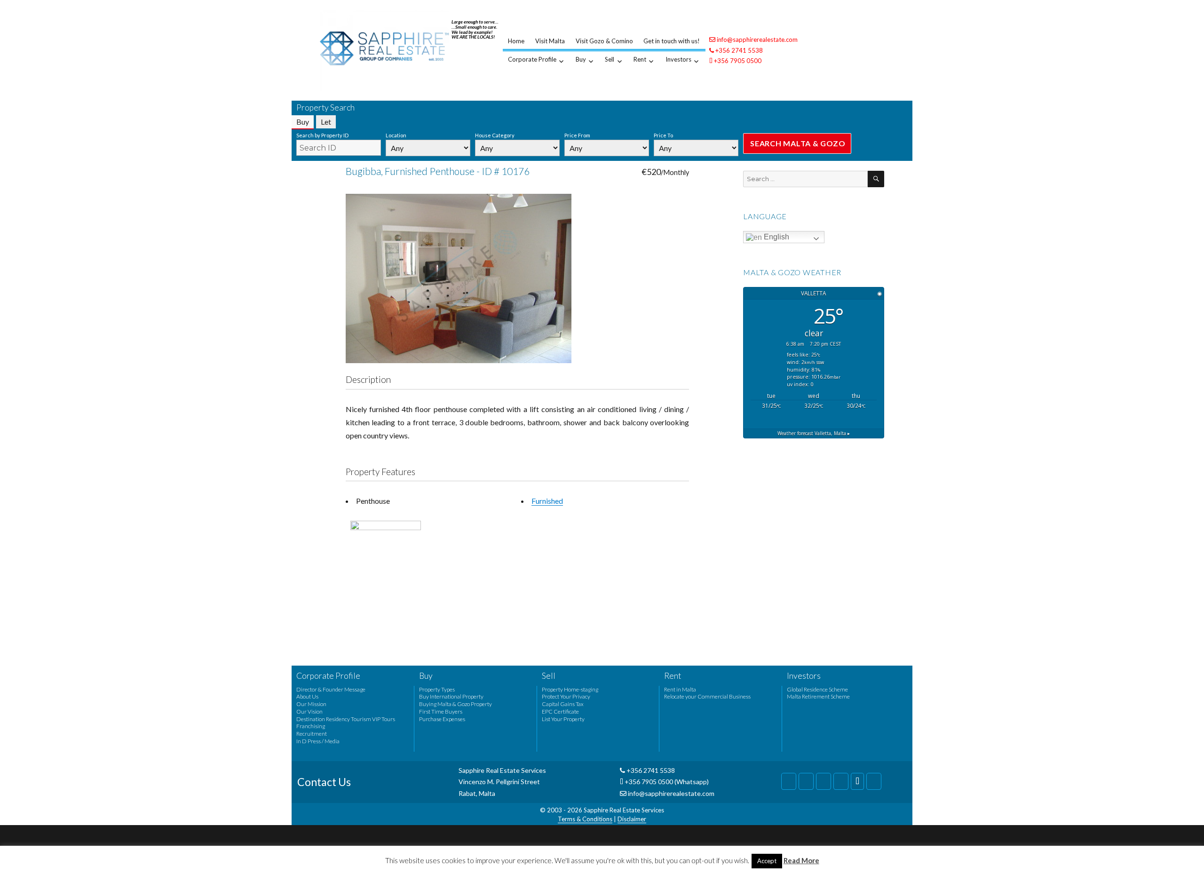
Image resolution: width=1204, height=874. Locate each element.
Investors (678, 59)
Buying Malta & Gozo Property (455, 703)
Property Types (437, 689)
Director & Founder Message (330, 689)
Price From (577, 135)
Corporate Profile (532, 59)
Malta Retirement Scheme (818, 696)
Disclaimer (632, 819)
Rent (640, 59)
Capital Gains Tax (563, 703)
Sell (609, 59)
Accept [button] (766, 861)
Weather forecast (813, 433)
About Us (307, 696)
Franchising (310, 726)
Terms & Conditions (585, 819)
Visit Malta (550, 41)
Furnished (547, 500)
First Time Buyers (440, 711)
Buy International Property (451, 696)
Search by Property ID (322, 135)
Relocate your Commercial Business (707, 696)
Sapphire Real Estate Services (624, 810)
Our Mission (311, 703)
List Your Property (563, 719)
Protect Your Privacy (566, 696)
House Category (495, 135)
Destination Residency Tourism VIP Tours (345, 719)
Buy (581, 59)
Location (396, 135)
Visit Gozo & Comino (604, 41)
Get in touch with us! (671, 41)
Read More (801, 860)
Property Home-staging (570, 689)
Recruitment (311, 733)
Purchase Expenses (442, 719)
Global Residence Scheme (817, 689)
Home (516, 41)
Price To (663, 135)
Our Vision (309, 711)
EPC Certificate (560, 711)
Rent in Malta (680, 689)
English (775, 237)
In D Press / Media (318, 741)
